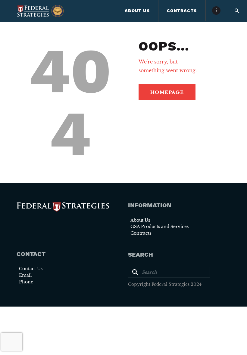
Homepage (167, 92)
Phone (26, 282)
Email (25, 275)
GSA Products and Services (159, 226)
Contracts (140, 233)
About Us (140, 220)
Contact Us (30, 268)
